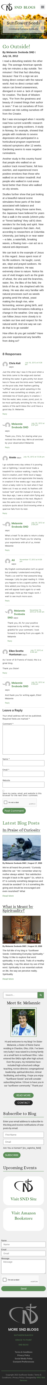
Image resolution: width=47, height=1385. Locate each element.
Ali (13, 560)
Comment (8, 724)
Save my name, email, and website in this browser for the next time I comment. (22, 794)
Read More (8, 896)
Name (6, 759)
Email (6, 770)
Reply (5, 414)
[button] (42, 7)
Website (6, 780)
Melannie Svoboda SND (16, 614)
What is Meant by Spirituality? (18, 908)
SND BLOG (23, 1344)
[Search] (41, 995)
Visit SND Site (24, 1199)
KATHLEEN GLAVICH (23, 1335)
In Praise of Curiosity (21, 830)
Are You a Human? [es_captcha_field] (22, 1148)
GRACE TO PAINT (23, 1339)
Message (5, 1259)
